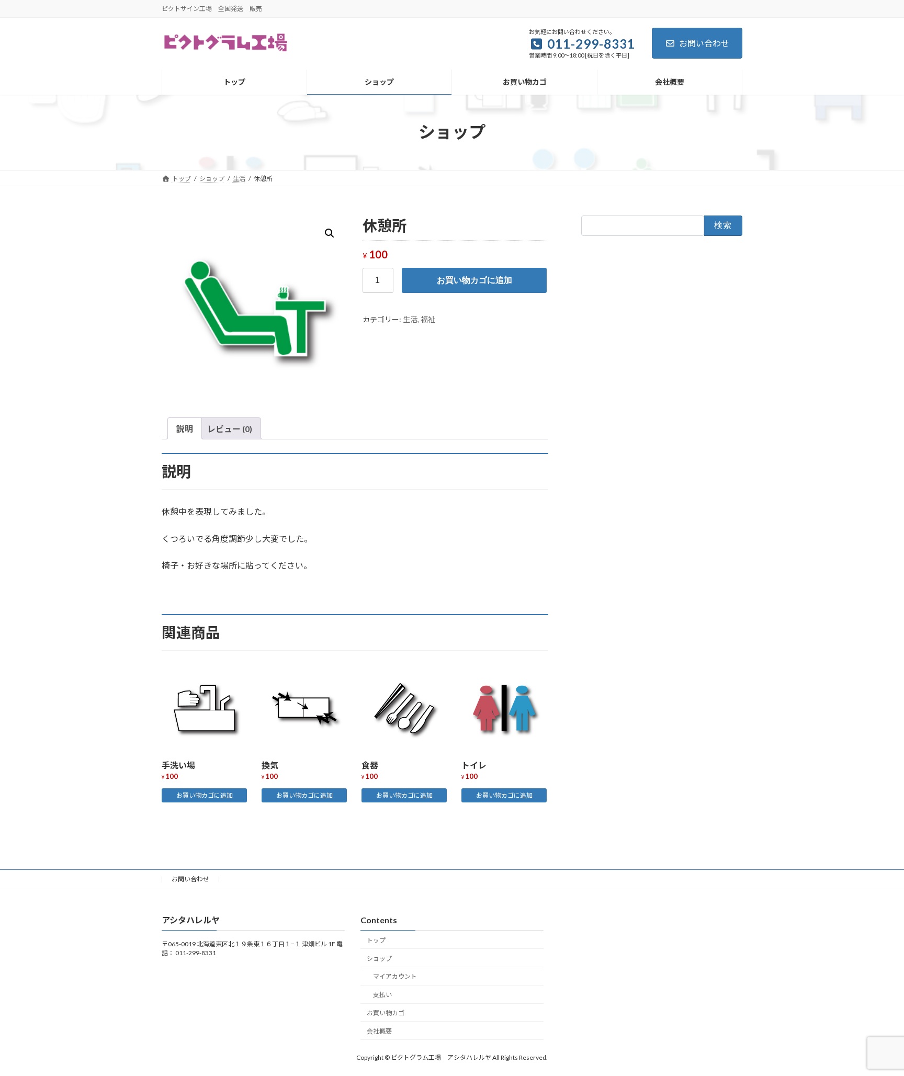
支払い (382, 995)
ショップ (379, 958)
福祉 (428, 319)
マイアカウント (395, 976)
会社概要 (379, 1031)
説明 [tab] (184, 429)
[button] (329, 233)
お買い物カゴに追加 (474, 280)
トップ (376, 940)
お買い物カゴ (385, 1013)
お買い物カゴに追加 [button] (204, 795)
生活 (410, 319)
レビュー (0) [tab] (229, 429)
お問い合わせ (704, 43)
